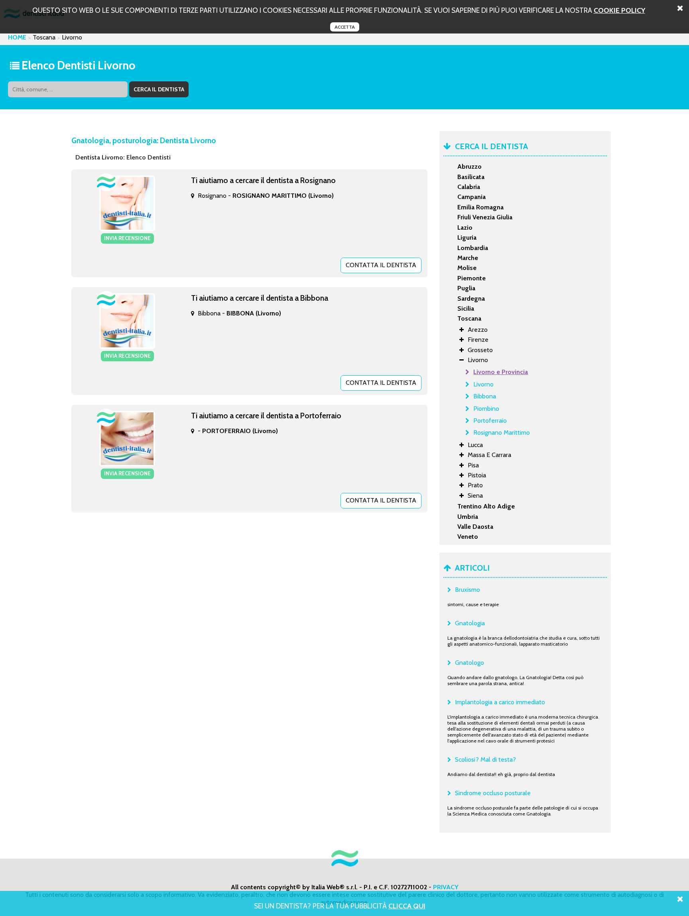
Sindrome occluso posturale (493, 793)
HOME (17, 37)
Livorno (483, 384)
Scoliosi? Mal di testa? (485, 759)
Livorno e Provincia (500, 372)
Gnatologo (469, 662)
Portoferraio (490, 420)
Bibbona (484, 396)
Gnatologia (470, 623)
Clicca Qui (406, 906)
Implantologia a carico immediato (500, 702)
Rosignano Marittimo (501, 432)
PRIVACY (446, 887)
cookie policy (619, 10)
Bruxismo (467, 589)
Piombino (486, 408)
